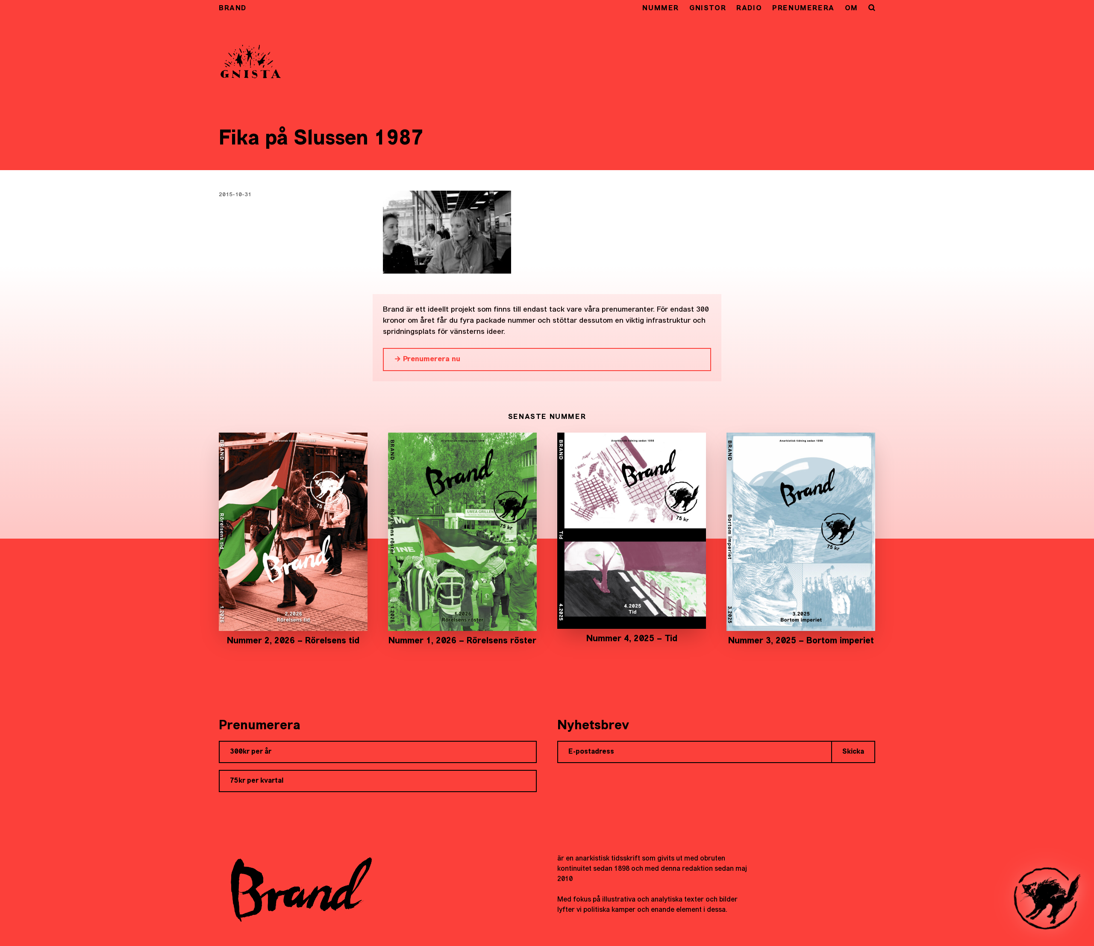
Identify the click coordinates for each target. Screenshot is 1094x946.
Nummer (660, 8)
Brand (233, 8)
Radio (749, 8)
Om (851, 8)
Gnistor (707, 8)
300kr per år (250, 752)
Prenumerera (803, 8)
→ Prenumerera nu (427, 359)
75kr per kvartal (256, 781)
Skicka (853, 752)
